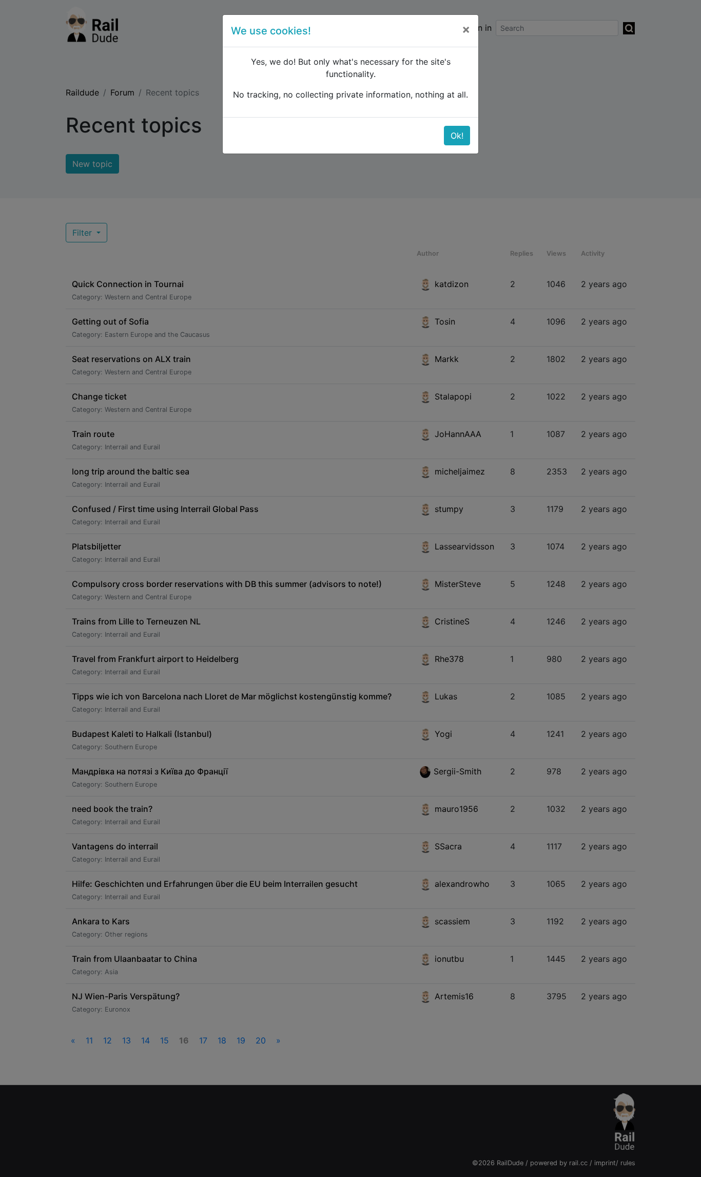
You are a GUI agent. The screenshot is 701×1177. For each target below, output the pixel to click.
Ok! (457, 135)
